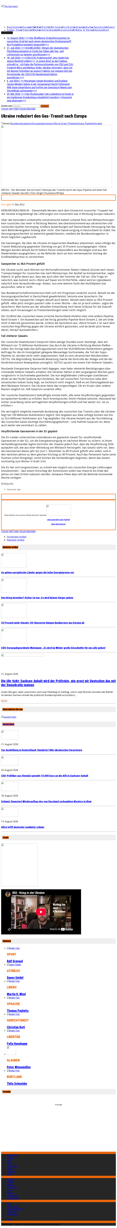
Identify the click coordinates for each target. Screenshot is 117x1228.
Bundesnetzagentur (21, 123)
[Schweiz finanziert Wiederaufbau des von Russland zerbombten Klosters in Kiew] (9, 790)
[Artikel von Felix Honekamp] (13, 1030)
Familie (28, 29)
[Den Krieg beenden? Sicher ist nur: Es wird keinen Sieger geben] (14, 591)
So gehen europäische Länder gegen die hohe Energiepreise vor (37, 572)
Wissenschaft (67, 29)
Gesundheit (102, 29)
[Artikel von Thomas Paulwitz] (13, 997)
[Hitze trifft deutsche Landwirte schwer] (9, 816)
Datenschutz (12, 1214)
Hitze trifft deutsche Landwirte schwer (22, 827)
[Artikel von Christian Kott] (13, 1014)
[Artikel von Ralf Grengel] (13, 948)
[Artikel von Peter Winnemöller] (11, 1054)
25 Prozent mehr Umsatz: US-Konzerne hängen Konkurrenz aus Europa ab (42, 622)
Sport (111, 27)
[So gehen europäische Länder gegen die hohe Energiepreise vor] (14, 566)
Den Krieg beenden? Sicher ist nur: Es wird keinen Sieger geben (37, 597)
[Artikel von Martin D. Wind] (13, 981)
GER (8, 204)
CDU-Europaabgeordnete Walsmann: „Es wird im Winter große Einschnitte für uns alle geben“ (53, 647)
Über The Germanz (15, 1209)
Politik (46, 27)
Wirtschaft (57, 27)
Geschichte (101, 27)
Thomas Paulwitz (18, 1010)
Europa (27, 27)
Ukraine (97, 123)
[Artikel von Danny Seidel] (14, 964)
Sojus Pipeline (85, 123)
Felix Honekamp (17, 1043)
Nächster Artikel (15, 539)
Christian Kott (16, 1027)
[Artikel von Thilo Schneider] (13, 1070)
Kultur (90, 27)
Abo (8, 1203)
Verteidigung (50, 29)
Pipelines (73, 123)
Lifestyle (70, 27)
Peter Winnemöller (19, 1067)
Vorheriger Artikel (16, 536)
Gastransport (47, 123)
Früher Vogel (15, 29)
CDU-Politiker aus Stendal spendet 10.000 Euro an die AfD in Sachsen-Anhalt (44, 775)
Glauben (81, 27)
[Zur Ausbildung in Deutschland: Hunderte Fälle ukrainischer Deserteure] (9, 738)
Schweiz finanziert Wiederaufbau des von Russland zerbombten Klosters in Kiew (46, 801)
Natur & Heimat (85, 29)
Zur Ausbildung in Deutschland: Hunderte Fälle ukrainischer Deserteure (41, 750)
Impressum (12, 1211)
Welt (39, 27)
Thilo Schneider (17, 1083)
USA (9, 1160)
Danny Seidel (15, 977)
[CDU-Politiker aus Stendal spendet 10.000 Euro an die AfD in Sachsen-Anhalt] (9, 764)
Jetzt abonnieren (58, 524)
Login (9, 1219)
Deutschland (15, 27)
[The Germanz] (20, 6)
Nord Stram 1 (61, 123)
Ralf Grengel (15, 961)
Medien (37, 29)
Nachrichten (8, 724)
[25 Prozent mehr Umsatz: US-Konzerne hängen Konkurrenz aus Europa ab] (14, 617)
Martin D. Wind (16, 994)
